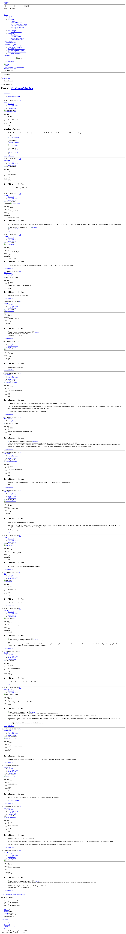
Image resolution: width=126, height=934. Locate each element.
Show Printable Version (14, 96)
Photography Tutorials (10, 44)
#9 (20, 417)
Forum (6, 15)
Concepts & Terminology (14, 46)
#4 (20, 235)
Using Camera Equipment (15, 47)
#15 (20, 651)
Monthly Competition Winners (19, 25)
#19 (20, 806)
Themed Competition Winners (19, 24)
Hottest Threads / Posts (17, 29)
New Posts (10, 16)
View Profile (11, 104)
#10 (20, 452)
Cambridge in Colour (10, 926)
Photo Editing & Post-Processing (16, 49)
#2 (20, 159)
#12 (20, 536)
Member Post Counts (16, 22)
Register (6, 2)
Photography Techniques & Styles (17, 52)
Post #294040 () (8, 81)
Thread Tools (7, 92)
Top (5, 928)
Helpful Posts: (6, 78)
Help (5, 3)
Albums (13, 21)
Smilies (6, 911)
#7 (20, 341)
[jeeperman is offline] (10, 111)
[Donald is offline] (15, 203)
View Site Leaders (16, 36)
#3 (20, 194)
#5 (20, 271)
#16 (20, 688)
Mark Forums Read (16, 32)
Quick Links (11, 33)
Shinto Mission (21, 894)
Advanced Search (9, 61)
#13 (20, 572)
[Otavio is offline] (9, 244)
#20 (20, 850)
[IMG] (6, 913)
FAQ (9, 18)
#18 (20, 765)
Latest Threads (8, 41)
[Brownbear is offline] (10, 738)
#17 (20, 729)
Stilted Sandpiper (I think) (9, 894)
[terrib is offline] (8, 545)
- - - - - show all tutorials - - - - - (16, 53)
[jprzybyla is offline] (9, 776)
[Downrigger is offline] (10, 382)
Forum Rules (4, 919)
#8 (20, 373)
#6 (20, 301)
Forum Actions (12, 30)
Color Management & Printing (16, 50)
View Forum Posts (13, 105)
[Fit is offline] (8, 581)
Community (11, 19)
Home (5, 13)
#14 (20, 609)
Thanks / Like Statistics (17, 27)
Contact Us (7, 925)
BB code (6, 910)
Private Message (12, 107)
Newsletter (7, 55)
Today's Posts (14, 35)
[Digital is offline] (9, 311)
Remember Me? (10, 9)
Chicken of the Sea (22, 88)
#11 (20, 490)
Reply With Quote (9, 156)
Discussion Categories (10, 42)
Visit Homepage (12, 108)
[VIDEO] (6, 914)
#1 (20, 101)
